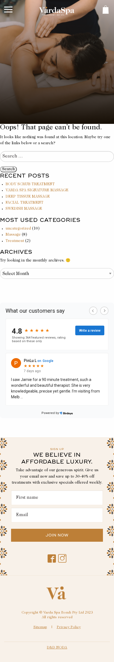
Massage (13, 235)
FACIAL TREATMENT (24, 203)
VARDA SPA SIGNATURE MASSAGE (37, 190)
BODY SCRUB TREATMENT (30, 184)
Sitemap (40, 627)
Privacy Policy (69, 627)
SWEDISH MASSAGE (24, 209)
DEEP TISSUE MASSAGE (28, 197)
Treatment (15, 241)
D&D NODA (57, 648)
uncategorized (18, 229)
